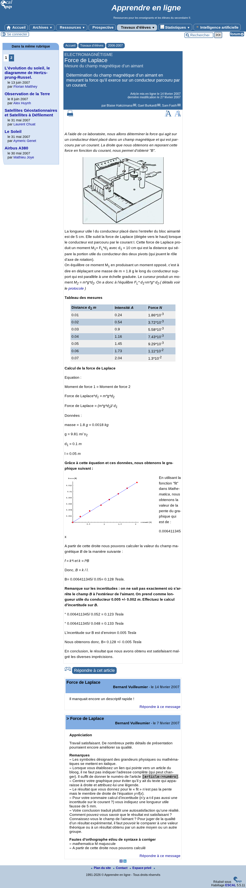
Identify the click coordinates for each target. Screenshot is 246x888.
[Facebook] (121, 861)
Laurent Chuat (24, 124)
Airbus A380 (16, 148)
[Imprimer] (70, 115)
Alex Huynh (22, 103)
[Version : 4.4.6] (237, 881)
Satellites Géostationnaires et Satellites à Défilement (31, 112)
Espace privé (142, 868)
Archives (42, 27)
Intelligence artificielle (219, 27)
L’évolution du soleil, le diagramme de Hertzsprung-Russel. (27, 72)
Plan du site (103, 868)
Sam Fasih (169, 105)
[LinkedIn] (124, 861)
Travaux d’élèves (137, 27)
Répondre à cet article (94, 670)
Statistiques (177, 27)
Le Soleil (13, 131)
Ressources (72, 27)
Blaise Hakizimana (119, 105)
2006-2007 (115, 45)
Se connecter (17, 34)
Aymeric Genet (24, 141)
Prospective (102, 27)
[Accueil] (6, 8)
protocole (76, 288)
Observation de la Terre (27, 94)
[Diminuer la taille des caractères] (178, 115)
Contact (122, 868)
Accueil (19, 27)
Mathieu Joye (23, 157)
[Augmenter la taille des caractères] (168, 115)
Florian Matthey (25, 86)
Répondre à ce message (160, 707)
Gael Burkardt (147, 105)
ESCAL (230, 885)
